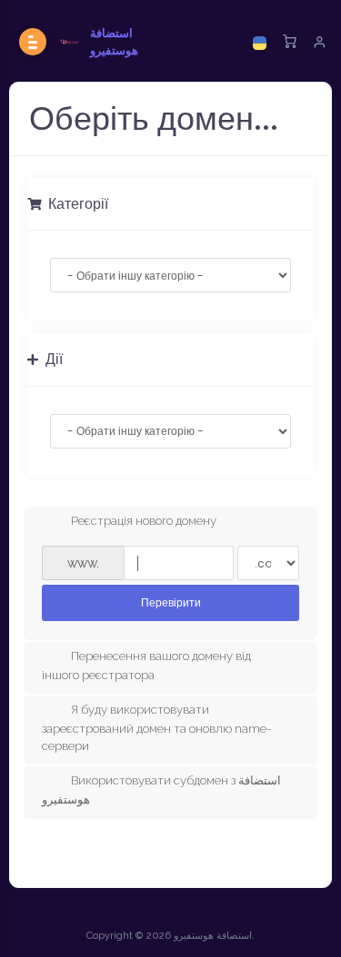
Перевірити (171, 602)
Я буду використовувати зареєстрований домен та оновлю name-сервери (156, 727)
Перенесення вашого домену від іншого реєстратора (146, 665)
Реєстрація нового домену (143, 521)
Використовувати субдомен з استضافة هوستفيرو (161, 790)
